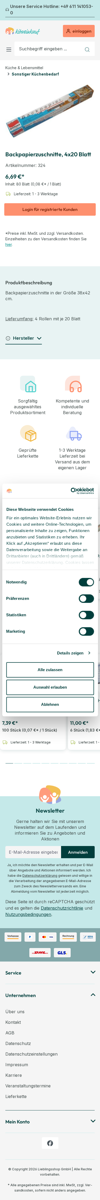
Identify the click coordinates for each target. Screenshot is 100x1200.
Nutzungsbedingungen (28, 914)
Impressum (16, 1064)
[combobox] (47, 49)
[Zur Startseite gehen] (23, 31)
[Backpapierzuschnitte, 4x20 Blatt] (50, 111)
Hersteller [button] (23, 338)
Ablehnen (50, 704)
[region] (50, 111)
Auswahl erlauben (50, 687)
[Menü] (9, 48)
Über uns (15, 1011)
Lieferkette (16, 1096)
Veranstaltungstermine (28, 1085)
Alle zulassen (50, 669)
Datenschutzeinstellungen (31, 1054)
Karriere (13, 1075)
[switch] (86, 598)
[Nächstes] (91, 10)
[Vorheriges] (8, 10)
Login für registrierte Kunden (50, 209)
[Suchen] (88, 49)
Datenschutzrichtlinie (62, 908)
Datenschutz (18, 1043)
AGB (9, 1032)
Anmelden (78, 852)
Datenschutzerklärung (39, 876)
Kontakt (13, 1022)
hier (8, 244)
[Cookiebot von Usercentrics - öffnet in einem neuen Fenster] (71, 491)
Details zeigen (70, 653)
